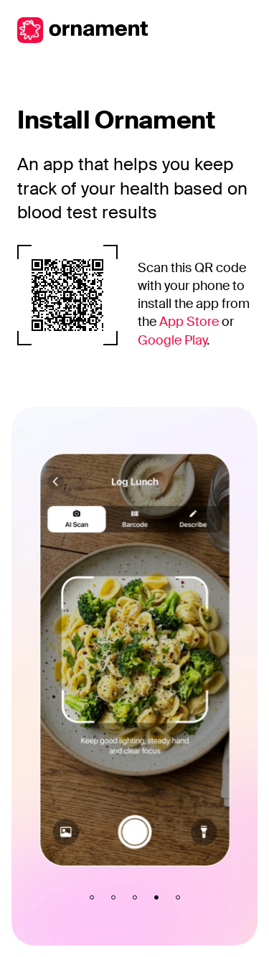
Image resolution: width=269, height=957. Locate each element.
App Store (189, 321)
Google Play (172, 340)
